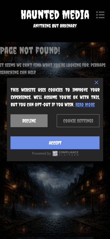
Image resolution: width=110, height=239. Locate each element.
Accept (55, 143)
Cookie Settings (78, 120)
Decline (29, 120)
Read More (85, 104)
